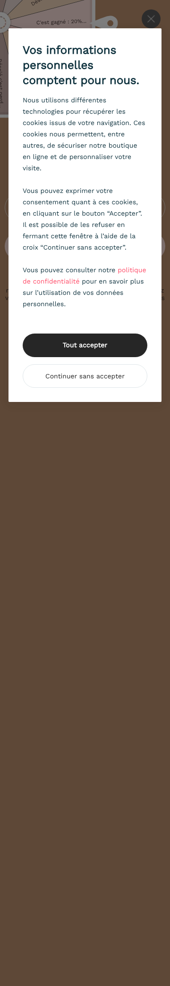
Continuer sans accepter (85, 376)
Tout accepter (85, 345)
